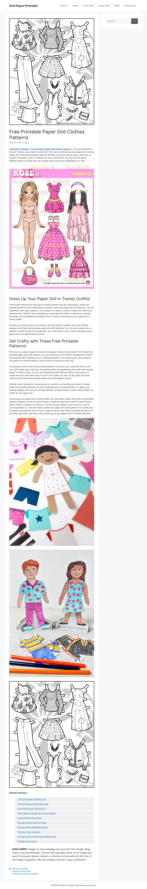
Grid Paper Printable (23, 5)
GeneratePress (90, 885)
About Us (64, 6)
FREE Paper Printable (20, 869)
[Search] (134, 21)
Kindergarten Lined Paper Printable (25, 874)
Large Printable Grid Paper (29, 818)
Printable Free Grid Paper (21, 871)
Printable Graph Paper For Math (32, 823)
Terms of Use (88, 6)
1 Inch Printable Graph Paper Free (32, 804)
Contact (75, 6)
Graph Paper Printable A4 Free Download (36, 813)
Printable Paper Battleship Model (32, 827)
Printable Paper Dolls (27, 841)
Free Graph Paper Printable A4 (31, 808)
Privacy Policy (130, 6)
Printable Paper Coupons (28, 832)
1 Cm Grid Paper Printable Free (31, 799)
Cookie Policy (104, 6)
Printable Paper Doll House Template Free (36, 836)
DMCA (117, 6)
